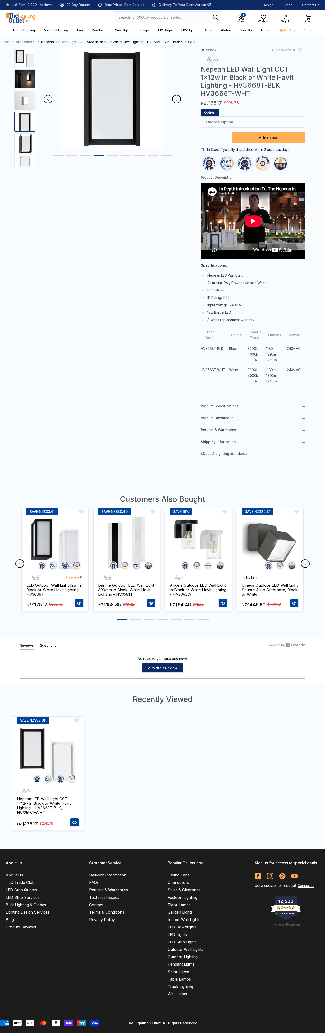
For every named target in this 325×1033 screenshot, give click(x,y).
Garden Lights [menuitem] (180, 912)
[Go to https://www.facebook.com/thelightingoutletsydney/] (258, 876)
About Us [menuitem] (14, 875)
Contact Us (310, 5)
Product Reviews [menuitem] (21, 927)
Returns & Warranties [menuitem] (108, 889)
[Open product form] (79, 603)
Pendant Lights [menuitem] (181, 964)
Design (268, 5)
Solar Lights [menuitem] (178, 971)
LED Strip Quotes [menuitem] (21, 889)
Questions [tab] (48, 646)
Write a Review (167, 669)
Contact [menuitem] (96, 904)
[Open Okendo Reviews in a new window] (286, 644)
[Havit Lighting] (213, 59)
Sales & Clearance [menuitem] (184, 889)
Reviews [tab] (27, 646)
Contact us (306, 886)
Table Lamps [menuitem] (179, 979)
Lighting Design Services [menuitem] (27, 912)
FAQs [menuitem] (94, 882)
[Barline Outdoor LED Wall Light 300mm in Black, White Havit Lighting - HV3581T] (126, 544)
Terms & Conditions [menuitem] (106, 912)
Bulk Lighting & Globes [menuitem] (26, 904)
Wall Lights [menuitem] (177, 994)
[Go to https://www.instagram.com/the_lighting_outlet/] (270, 876)
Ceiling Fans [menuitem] (178, 875)
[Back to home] (21, 17)
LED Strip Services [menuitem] (22, 897)
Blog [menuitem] (10, 919)
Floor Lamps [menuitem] (179, 904)
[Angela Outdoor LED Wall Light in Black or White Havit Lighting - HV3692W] (198, 544)
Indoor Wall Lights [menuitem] (184, 919)
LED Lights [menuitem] (177, 934)
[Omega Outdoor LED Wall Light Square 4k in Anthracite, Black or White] (270, 544)
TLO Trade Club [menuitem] (20, 882)
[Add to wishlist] (81, 512)
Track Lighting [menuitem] (180, 986)
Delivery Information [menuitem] (107, 875)
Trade (288, 5)
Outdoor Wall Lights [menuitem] (185, 949)
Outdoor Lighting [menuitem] (183, 956)
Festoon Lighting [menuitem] (182, 897)
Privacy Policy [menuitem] (102, 919)
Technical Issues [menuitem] (104, 897)
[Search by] (215, 17)
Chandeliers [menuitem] (178, 882)
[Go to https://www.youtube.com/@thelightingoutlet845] (294, 876)
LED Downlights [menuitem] (182, 927)
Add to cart (269, 137)
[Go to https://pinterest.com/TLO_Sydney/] (282, 876)
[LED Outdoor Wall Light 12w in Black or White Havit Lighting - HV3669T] (55, 544)
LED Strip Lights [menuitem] (182, 942)
